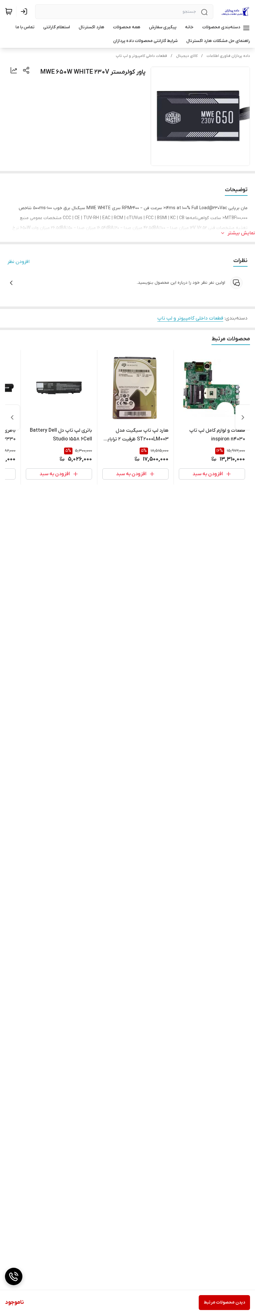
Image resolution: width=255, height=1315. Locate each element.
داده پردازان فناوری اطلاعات (228, 55)
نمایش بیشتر (241, 233)
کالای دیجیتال (186, 55)
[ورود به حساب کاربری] (25, 11)
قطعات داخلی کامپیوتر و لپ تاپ (141, 55)
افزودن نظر (18, 262)
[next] (12, 417)
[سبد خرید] (8, 11)
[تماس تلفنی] (13, 1276)
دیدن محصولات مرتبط (224, 1302)
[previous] (242, 417)
